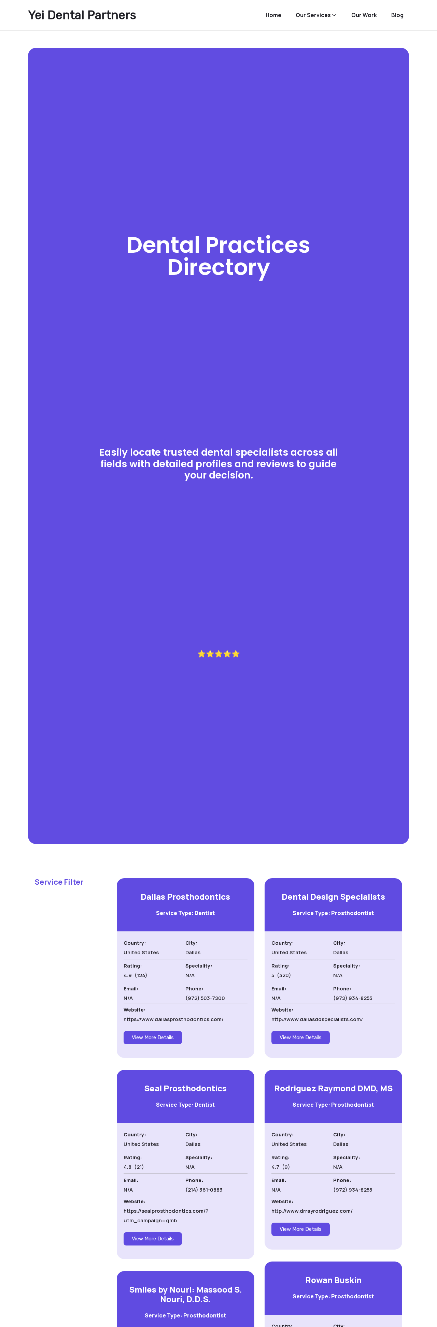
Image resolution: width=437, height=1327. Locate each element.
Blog (397, 15)
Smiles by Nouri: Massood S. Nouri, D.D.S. (185, 1294)
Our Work (364, 15)
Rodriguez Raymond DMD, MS (333, 1088)
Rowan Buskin (333, 1279)
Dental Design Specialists (333, 896)
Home (273, 15)
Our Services (313, 15)
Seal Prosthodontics (185, 1088)
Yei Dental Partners (82, 15)
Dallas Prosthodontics (185, 896)
